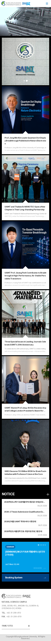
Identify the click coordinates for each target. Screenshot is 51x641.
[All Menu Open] (47, 3)
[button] (24, 81)
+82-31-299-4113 (14, 613)
